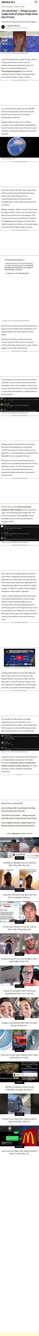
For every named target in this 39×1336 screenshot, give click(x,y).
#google (30, 265)
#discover (22, 267)
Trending (16, 6)
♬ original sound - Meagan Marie (17, 273)
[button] (36, 2)
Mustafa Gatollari (14, 26)
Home (3, 6)
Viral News (9, 6)
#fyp (16, 267)
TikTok (22, 6)
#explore (29, 267)
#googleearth (10, 267)
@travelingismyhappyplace (12, 71)
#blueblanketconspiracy (13, 270)
